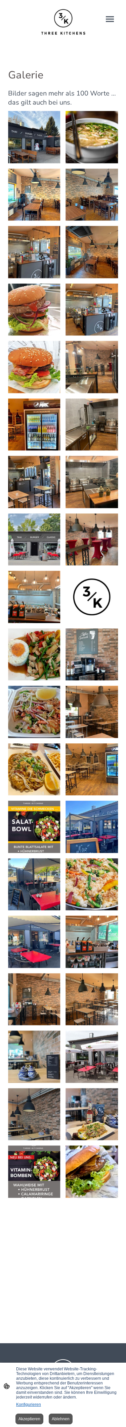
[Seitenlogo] (63, 22)
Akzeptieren (29, 1419)
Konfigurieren (28, 1404)
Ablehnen (61, 1419)
